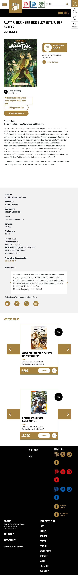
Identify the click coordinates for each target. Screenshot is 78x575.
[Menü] (4, 4)
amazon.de (9, 261)
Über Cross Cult (47, 521)
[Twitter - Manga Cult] (62, 471)
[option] (39, 349)
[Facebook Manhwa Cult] (56, 497)
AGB (30, 456)
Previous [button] (11, 282)
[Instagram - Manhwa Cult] (69, 489)
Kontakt (43, 556)
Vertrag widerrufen (13, 546)
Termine (43, 546)
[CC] (56, 454)
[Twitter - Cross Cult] (62, 454)
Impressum (9, 533)
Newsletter (45, 551)
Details (44, 370)
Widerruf (33, 450)
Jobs (42, 526)
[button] (7, 303)
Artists (43, 536)
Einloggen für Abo (16, 107)
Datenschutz (10, 540)
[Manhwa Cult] (56, 489)
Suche (42, 561)
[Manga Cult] (56, 471)
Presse (43, 541)
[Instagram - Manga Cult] (69, 471)
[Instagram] (69, 454)
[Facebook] (56, 462)
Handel (43, 531)
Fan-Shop (44, 566)
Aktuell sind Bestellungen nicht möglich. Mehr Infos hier (15, 100)
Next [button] (67, 282)
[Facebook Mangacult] (56, 479)
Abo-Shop (44, 571)
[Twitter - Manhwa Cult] (62, 489)
